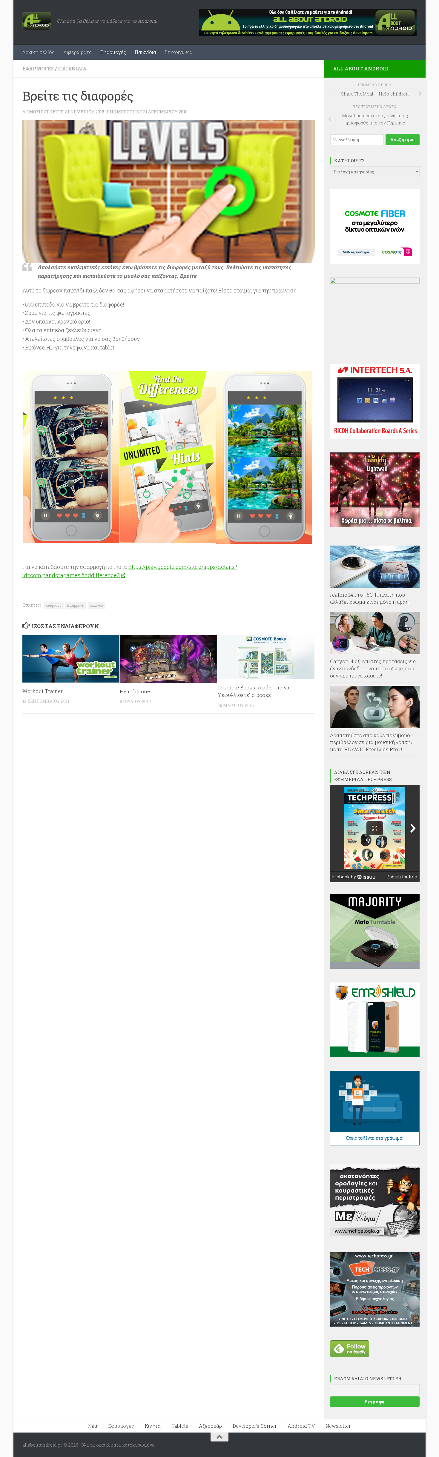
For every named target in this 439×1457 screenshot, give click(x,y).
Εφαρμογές (113, 52)
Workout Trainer (42, 691)
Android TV (301, 1426)
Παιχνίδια (145, 52)
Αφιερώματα (77, 52)
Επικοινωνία (179, 52)
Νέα (92, 1426)
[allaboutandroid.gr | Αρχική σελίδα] (36, 21)
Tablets (179, 1426)
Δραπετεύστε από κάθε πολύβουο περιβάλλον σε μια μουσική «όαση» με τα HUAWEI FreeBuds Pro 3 (371, 742)
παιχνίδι (96, 605)
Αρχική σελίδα (38, 52)
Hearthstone (135, 691)
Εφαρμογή (75, 605)
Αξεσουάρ (210, 1426)
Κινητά (153, 1426)
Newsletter (338, 1426)
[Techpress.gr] (375, 1325)
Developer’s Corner (255, 1426)
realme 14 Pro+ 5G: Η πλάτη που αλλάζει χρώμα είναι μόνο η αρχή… (371, 598)
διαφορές (54, 605)
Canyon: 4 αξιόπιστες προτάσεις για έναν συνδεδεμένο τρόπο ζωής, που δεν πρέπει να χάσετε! (373, 668)
